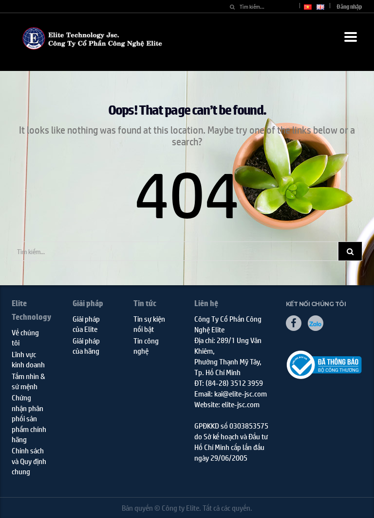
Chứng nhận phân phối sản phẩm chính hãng (29, 418)
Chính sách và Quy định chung (29, 460)
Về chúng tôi (25, 337)
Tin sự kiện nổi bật (149, 323)
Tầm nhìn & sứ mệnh (28, 381)
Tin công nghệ (146, 345)
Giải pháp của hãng (86, 345)
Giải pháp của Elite (86, 323)
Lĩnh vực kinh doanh (28, 359)
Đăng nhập (349, 6)
